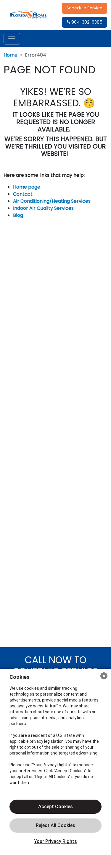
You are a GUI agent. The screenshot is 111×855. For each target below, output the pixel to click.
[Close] (103, 675)
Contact (23, 194)
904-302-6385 (86, 22)
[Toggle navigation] (12, 38)
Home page (27, 187)
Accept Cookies (55, 806)
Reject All (55, 825)
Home (10, 55)
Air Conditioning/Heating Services (52, 201)
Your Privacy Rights (55, 841)
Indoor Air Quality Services (43, 208)
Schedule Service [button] (84, 8)
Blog (18, 215)
